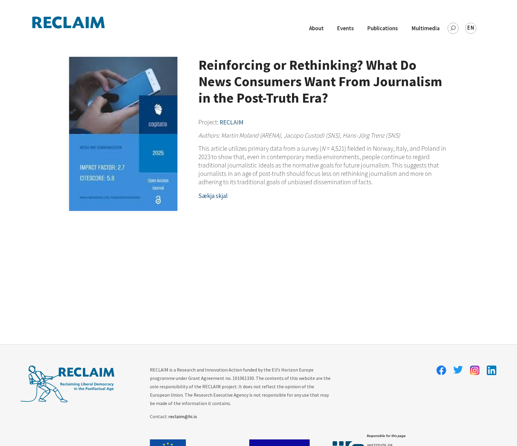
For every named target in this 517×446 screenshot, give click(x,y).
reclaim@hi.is (182, 416)
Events (345, 28)
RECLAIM (232, 122)
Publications (382, 28)
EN (470, 27)
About (316, 28)
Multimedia (425, 28)
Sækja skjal (213, 196)
